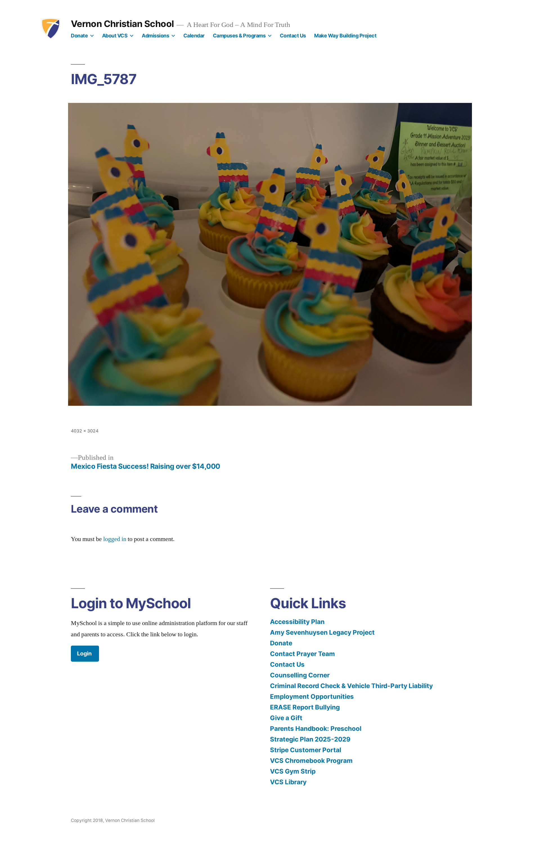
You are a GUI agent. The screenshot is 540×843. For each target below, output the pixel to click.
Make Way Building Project (345, 36)
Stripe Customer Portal (305, 750)
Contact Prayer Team (302, 653)
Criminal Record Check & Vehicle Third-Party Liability (351, 685)
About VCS (115, 36)
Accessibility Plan (297, 621)
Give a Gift (286, 718)
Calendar (193, 36)
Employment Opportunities (312, 696)
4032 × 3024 (84, 431)
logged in (114, 539)
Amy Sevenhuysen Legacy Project (322, 632)
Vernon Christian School (122, 23)
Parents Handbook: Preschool (315, 728)
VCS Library (288, 782)
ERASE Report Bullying (305, 707)
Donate (79, 36)
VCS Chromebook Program (311, 760)
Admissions (155, 36)
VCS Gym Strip (293, 771)
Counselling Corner (300, 675)
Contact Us (293, 36)
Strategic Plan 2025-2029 (310, 739)
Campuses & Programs (239, 36)
